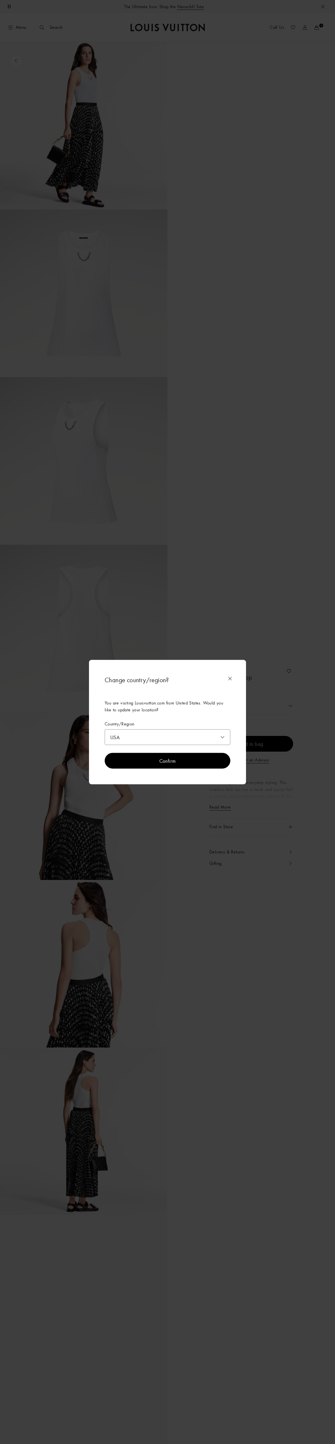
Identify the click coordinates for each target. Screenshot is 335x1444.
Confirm (167, 761)
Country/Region (119, 723)
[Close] (230, 678)
